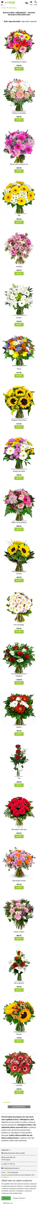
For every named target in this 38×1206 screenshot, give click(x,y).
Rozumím (6, 1198)
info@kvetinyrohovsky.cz (11, 1168)
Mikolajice (13, 8)
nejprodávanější (14, 21)
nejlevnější (25, 21)
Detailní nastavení (19, 1198)
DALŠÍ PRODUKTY (19, 1107)
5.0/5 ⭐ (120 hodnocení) (9, 1172)
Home (3, 8)
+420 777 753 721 (9, 1164)
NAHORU (6, 1102)
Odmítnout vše (7, 1203)
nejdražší (33, 21)
